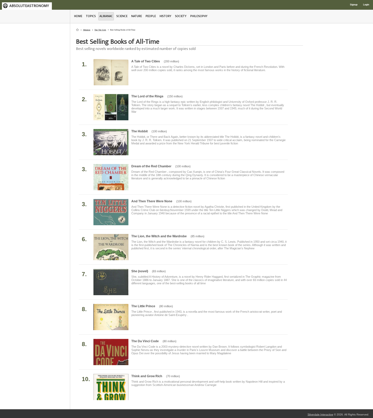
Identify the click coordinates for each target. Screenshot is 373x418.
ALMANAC (106, 16)
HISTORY (165, 16)
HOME (78, 16)
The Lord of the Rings (147, 96)
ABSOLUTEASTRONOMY (29, 6)
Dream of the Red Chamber (151, 166)
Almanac (86, 30)
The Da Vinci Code (145, 341)
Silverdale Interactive (320, 414)
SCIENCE (121, 16)
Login (366, 4)
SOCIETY (180, 16)
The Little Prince (143, 306)
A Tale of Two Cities (145, 61)
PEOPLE (151, 16)
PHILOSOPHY (198, 16)
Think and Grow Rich (146, 376)
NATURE (136, 16)
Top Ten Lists (100, 30)
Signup (353, 4)
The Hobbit (139, 131)
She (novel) (139, 271)
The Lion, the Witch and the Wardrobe (159, 236)
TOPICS (91, 16)
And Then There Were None (151, 201)
